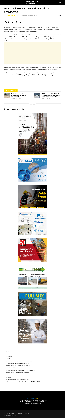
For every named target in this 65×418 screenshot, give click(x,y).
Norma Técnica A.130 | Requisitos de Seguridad (17, 363)
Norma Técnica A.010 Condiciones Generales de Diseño (19, 361)
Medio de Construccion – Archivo (14, 354)
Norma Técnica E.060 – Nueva (13, 368)
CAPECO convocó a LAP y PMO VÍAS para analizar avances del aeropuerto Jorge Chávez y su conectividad (50, 95)
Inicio (5, 413)
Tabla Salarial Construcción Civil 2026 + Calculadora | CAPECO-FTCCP (23, 382)
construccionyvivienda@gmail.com (32, 403)
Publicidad (8, 377)
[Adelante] (34, 103)
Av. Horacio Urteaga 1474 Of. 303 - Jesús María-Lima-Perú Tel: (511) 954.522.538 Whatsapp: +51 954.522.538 (32, 401)
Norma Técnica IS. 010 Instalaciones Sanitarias (17, 372)
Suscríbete (11, 413)
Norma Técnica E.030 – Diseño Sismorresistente (18, 365)
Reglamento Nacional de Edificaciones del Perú (17, 379)
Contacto (27, 413)
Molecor (8, 358)
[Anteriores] (31, 103)
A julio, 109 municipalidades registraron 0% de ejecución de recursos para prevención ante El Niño (21, 95)
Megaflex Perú (9, 356)
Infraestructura (34, 15)
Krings (7, 351)
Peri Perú (8, 375)
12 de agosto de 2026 (46, 98)
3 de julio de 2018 (25, 15)
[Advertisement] (32, 53)
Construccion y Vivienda (12, 15)
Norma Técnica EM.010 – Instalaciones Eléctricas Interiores (20, 370)
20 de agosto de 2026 (16, 98)
